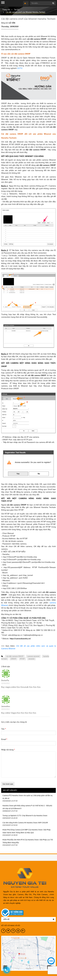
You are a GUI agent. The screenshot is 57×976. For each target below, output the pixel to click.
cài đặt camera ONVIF (14, 656)
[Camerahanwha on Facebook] (3, 931)
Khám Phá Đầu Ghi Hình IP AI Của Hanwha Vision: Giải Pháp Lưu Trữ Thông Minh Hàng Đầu (28, 841)
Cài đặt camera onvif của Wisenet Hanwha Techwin (28, 19)
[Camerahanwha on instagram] (13, 931)
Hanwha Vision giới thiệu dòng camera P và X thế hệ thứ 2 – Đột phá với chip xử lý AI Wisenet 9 (27, 807)
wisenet (31, 659)
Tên (3, 729)
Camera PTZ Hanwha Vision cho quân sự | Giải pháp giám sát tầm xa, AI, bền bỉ (28, 797)
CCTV (19, 68)
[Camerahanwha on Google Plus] (23, 931)
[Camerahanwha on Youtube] (18, 931)
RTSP (22, 659)
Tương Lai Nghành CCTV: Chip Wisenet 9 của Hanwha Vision (25, 816)
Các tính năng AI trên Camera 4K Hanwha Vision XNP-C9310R (25, 823)
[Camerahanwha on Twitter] (8, 931)
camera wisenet (33, 656)
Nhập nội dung (8, 750)
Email (4, 739)
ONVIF (13, 659)
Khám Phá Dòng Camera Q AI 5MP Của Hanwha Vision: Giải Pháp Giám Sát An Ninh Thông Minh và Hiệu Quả (27, 831)
